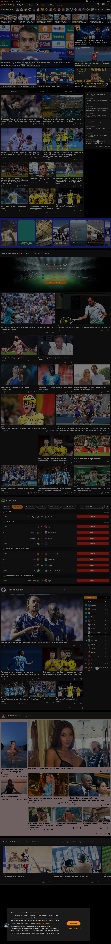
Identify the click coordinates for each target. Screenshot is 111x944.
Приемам (73, 923)
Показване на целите (73, 928)
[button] (6, 926)
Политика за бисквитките (43, 923)
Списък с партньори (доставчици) (21, 936)
